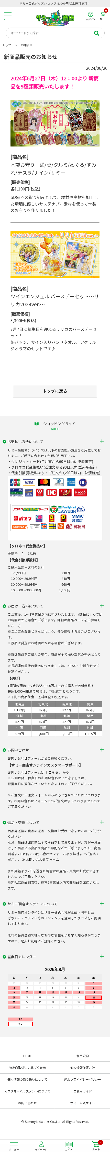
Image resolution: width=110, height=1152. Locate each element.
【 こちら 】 (53, 772)
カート (103, 16)
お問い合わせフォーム (24, 758)
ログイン (90, 19)
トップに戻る (55, 391)
